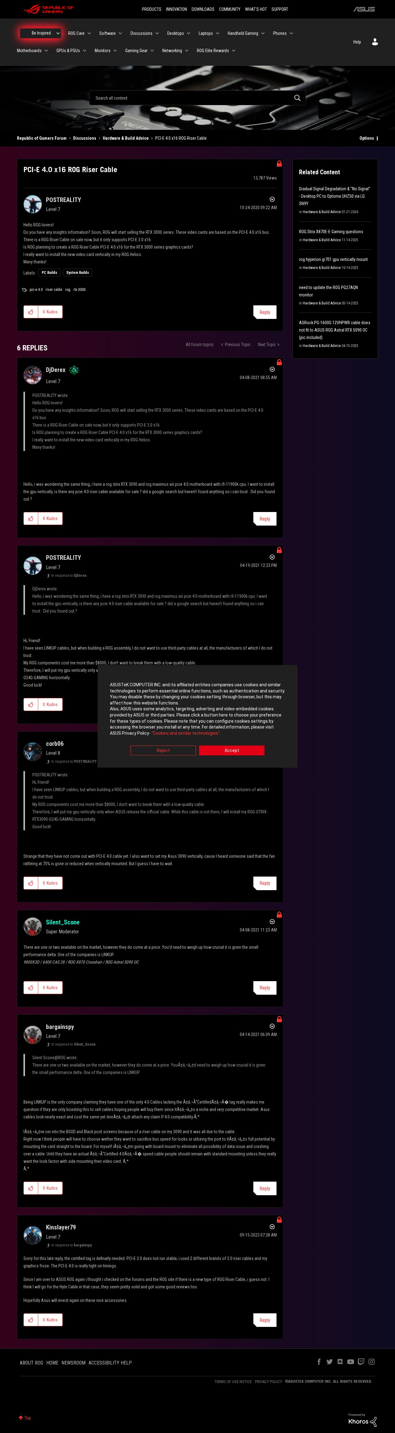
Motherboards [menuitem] (29, 50)
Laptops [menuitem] (206, 33)
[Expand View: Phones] (291, 33)
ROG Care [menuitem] (76, 33)
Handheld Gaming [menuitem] (243, 33)
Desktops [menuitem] (175, 33)
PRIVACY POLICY (268, 1381)
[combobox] (197, 97)
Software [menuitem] (107, 33)
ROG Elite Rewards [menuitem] (213, 50)
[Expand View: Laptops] (217, 33)
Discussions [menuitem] (141, 33)
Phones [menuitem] (280, 33)
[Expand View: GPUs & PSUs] (84, 50)
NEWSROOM (73, 1363)
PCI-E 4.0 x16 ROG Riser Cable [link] (181, 138)
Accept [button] (232, 750)
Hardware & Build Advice (126, 138)
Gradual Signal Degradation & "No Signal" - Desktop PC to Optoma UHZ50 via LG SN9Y (334, 196)
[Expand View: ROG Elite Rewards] (234, 50)
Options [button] (367, 138)
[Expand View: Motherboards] (46, 50)
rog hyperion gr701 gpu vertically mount (333, 259)
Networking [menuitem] (172, 50)
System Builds (77, 272)
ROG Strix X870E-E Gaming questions (331, 231)
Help (357, 41)
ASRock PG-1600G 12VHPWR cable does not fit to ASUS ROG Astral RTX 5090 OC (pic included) (334, 330)
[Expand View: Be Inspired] (58, 33)
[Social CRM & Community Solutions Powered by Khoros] (362, 1419)
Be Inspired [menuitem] (41, 33)
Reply (265, 312)
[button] (31, 312)
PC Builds (49, 272)
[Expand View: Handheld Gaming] (263, 33)
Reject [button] (163, 750)
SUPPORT (280, 9)
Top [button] (27, 1417)
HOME (52, 1363)
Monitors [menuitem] (102, 50)
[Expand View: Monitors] (115, 50)
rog (67, 289)
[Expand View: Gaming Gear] (152, 50)
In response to (68, 575)
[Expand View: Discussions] (157, 33)
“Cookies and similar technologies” (186, 733)
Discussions (84, 138)
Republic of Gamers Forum (42, 138)
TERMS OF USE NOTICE (233, 1381)
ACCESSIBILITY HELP (110, 1363)
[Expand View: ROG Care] (89, 33)
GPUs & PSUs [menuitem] (68, 50)
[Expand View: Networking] (187, 50)
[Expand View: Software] (120, 33)
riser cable (54, 289)
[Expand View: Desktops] (188, 33)
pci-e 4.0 (36, 289)
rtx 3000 (79, 289)
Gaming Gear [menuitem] (136, 50)
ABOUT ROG (31, 1363)
